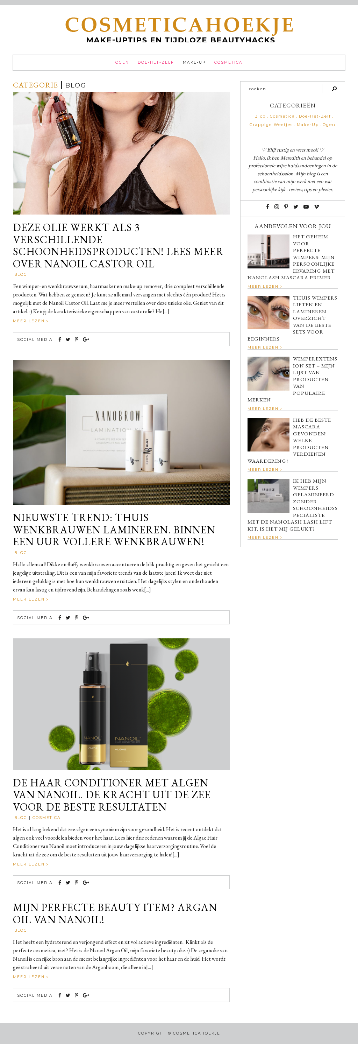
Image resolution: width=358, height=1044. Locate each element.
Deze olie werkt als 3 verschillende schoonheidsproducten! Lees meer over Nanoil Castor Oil (118, 246)
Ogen (122, 62)
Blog (20, 274)
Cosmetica (228, 62)
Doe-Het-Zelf (156, 62)
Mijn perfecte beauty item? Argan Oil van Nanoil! (115, 914)
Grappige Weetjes (271, 125)
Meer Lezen (29, 321)
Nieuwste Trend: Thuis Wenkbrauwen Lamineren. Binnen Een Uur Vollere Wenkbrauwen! (114, 530)
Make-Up (194, 62)
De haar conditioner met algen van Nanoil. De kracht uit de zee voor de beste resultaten (112, 795)
